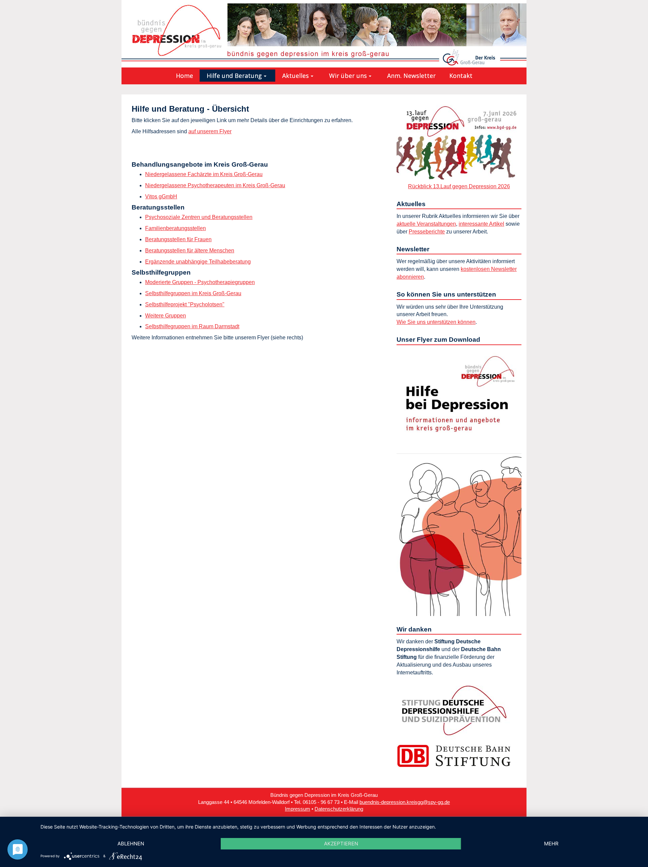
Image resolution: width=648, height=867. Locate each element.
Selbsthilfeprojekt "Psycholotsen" (184, 304)
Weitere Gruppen (165, 315)
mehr (551, 843)
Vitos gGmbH (161, 196)
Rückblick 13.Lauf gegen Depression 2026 (459, 186)
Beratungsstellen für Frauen (178, 239)
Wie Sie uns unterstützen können (436, 322)
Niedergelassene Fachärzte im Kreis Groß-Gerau (204, 174)
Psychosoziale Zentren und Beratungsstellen (198, 217)
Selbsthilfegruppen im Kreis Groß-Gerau (193, 293)
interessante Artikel (481, 224)
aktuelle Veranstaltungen (426, 224)
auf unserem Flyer (210, 131)
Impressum (297, 809)
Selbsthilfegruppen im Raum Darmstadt (192, 326)
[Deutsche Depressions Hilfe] (454, 710)
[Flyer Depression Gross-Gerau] (459, 481)
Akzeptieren (341, 843)
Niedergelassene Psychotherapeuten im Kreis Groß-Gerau (215, 185)
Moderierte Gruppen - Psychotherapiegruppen (200, 282)
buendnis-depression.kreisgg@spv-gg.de (404, 802)
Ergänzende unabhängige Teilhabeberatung (198, 261)
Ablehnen (130, 843)
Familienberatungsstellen (175, 228)
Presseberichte (427, 231)
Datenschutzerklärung (339, 809)
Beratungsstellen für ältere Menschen (189, 250)
